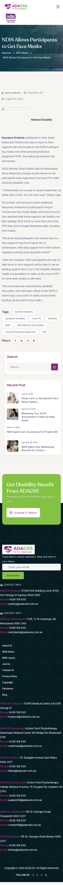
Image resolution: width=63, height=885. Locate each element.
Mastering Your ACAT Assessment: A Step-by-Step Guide (38, 417)
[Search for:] (33, 367)
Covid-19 (36, 318)
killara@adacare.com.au (22, 770)
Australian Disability (15, 318)
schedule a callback (25, 512)
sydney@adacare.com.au (23, 603)
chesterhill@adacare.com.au (24, 824)
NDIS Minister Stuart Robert (31, 325)
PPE (44, 332)
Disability (52, 318)
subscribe (13, 575)
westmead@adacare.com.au (25, 745)
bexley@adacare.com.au (22, 849)
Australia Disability (24, 311)
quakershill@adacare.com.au (25, 800)
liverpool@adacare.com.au (23, 716)
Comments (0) (35, 92)
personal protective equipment (20, 332)
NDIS (7, 325)
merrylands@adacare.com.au (25, 632)
